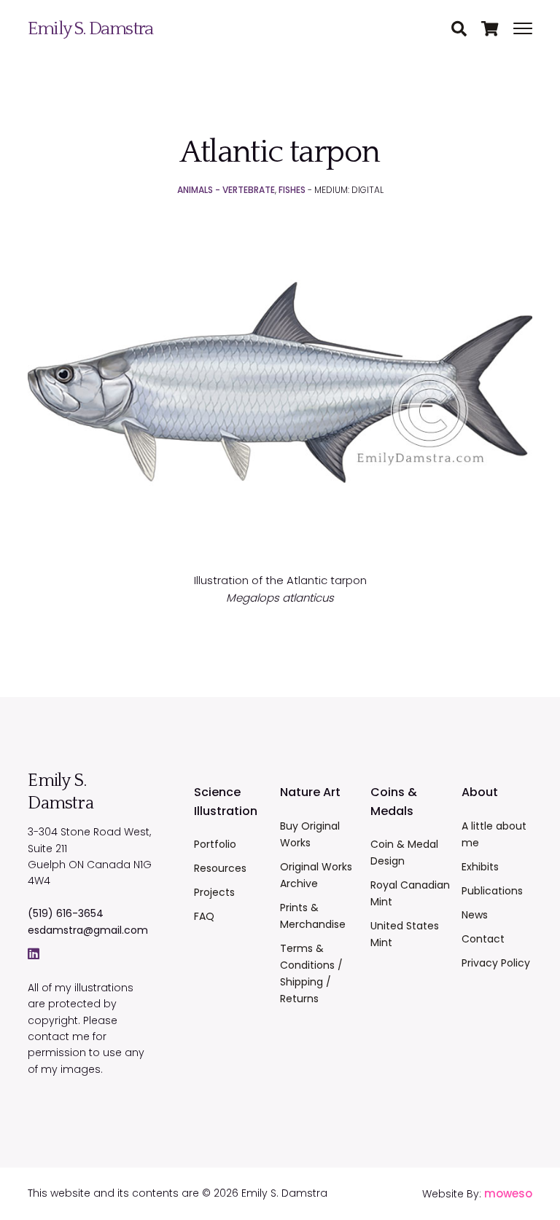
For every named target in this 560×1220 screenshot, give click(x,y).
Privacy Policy (496, 963)
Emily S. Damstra (90, 28)
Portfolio (215, 844)
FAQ (204, 916)
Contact (483, 939)
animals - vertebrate (226, 190)
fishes (292, 190)
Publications (492, 890)
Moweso (508, 1193)
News (475, 915)
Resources (220, 868)
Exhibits (480, 866)
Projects (214, 892)
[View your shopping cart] (497, 30)
